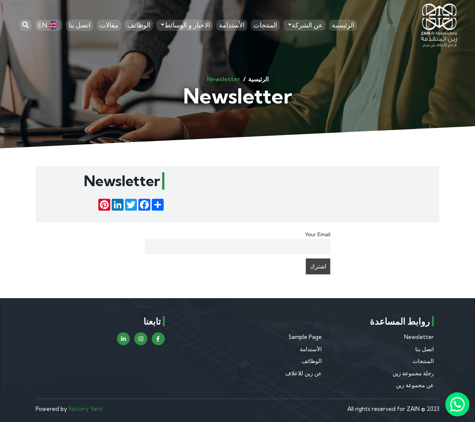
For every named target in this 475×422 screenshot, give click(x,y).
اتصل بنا (80, 25)
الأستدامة (232, 25)
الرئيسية (343, 25)
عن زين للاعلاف (303, 373)
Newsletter (419, 336)
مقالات (108, 25)
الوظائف (138, 25)
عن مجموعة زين (415, 385)
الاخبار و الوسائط (187, 25)
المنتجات (265, 25)
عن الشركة (307, 25)
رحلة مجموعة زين (413, 373)
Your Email (317, 234)
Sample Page (305, 336)
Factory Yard (85, 408)
